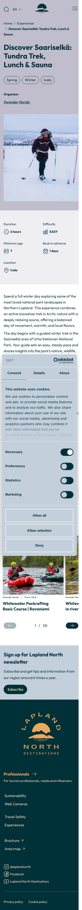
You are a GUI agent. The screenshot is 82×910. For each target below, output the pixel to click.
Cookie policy (38, 902)
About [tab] (64, 373)
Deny (39, 545)
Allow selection (39, 530)
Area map (13, 849)
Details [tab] (39, 373)
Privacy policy (13, 902)
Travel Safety (15, 817)
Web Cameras (16, 804)
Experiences (25, 23)
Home (8, 23)
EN (15, 9)
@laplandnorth (20, 867)
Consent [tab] (14, 373)
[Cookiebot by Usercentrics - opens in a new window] (55, 361)
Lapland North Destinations (29, 881)
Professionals (17, 773)
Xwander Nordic (17, 102)
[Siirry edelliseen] (10, 626)
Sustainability (15, 796)
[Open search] (6, 9)
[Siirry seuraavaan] (72, 626)
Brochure (12, 841)
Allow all (39, 515)
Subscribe (15, 689)
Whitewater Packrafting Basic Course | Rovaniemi (26, 606)
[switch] (66, 466)
